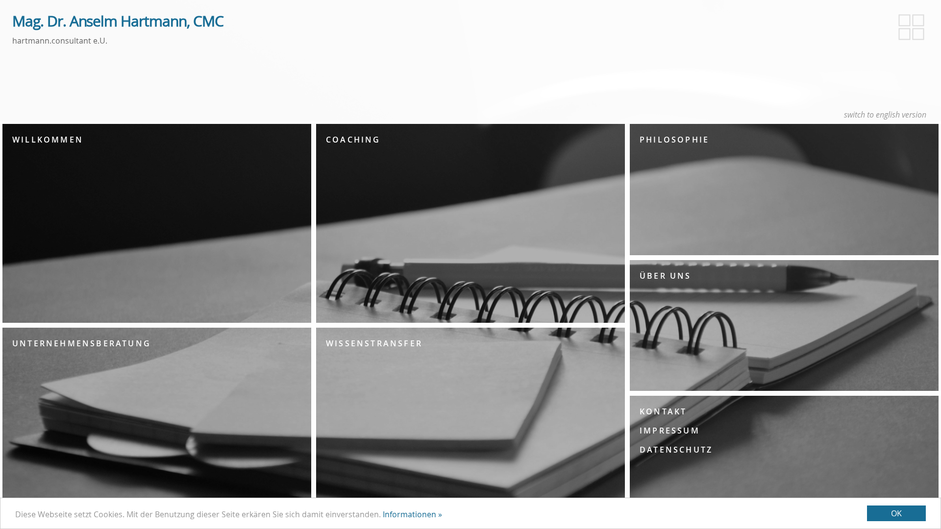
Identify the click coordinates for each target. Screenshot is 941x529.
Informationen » (412, 514)
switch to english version (885, 114)
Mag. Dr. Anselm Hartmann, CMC (117, 21)
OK (896, 513)
